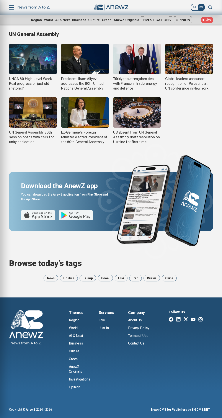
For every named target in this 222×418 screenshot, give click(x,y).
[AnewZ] (26, 328)
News (51, 278)
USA (121, 278)
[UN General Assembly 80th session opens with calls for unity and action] (33, 112)
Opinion (183, 20)
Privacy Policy (138, 328)
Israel (105, 278)
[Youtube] (193, 320)
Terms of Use (138, 336)
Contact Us (136, 343)
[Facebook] (171, 320)
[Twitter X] (185, 320)
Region (36, 20)
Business (79, 20)
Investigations (156, 20)
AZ (194, 7)
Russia (152, 278)
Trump (88, 278)
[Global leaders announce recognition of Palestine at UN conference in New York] (189, 59)
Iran (135, 278)
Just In (104, 328)
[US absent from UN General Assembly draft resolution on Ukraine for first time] (137, 112)
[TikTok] (208, 320)
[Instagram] (200, 320)
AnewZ (30, 409)
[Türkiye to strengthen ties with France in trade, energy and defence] (137, 59)
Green (106, 20)
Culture (94, 20)
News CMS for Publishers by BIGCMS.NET (180, 409)
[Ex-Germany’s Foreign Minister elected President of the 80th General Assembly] (85, 112)
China (169, 278)
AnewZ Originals (126, 20)
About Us (135, 320)
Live (102, 320)
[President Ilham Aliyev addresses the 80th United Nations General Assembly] (85, 59)
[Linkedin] (178, 320)
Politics (68, 278)
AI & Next (62, 20)
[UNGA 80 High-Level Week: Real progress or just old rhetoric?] (33, 59)
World (48, 20)
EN (201, 7)
